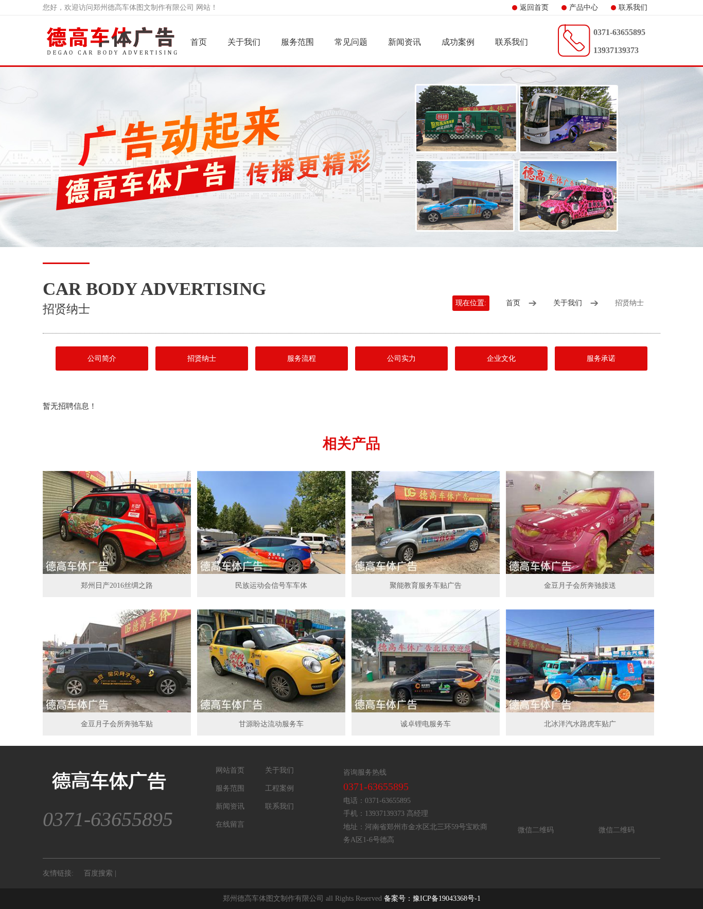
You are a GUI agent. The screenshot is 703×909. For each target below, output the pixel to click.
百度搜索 (98, 873)
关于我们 (243, 42)
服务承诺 (601, 358)
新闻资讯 (404, 42)
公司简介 (101, 358)
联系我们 (633, 7)
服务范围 (297, 42)
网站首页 (230, 770)
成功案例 (458, 42)
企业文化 (501, 358)
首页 (198, 42)
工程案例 (279, 788)
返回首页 (534, 7)
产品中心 (583, 7)
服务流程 (301, 358)
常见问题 (351, 42)
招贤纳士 (201, 358)
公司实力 (401, 358)
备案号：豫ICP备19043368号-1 (432, 898)
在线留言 (230, 824)
